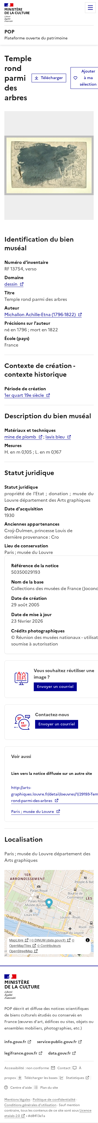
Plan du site (49, 1087)
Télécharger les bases (40, 1077)
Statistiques (75, 1077)
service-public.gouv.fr (57, 1042)
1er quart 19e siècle (24, 395)
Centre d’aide (21, 1087)
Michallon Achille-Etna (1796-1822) (40, 314)
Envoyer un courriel (55, 687)
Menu (90, 7)
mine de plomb (20, 436)
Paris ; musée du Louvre (32, 812)
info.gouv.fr (15, 1042)
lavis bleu (55, 436)
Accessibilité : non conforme (26, 1068)
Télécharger (52, 78)
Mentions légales (17, 1099)
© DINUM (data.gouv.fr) (48, 940)
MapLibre (16, 940)
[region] (49, 913)
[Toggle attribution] (87, 940)
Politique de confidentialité (54, 1099)
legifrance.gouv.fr (20, 1053)
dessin (10, 284)
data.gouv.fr (59, 1053)
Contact (64, 1068)
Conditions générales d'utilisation (30, 1105)
